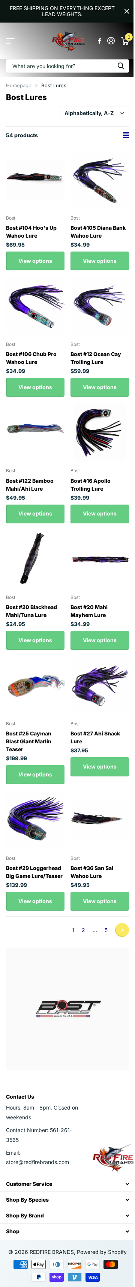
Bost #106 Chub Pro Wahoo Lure (31, 358)
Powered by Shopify (102, 1252)
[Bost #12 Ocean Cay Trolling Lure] (99, 305)
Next (122, 930)
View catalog (10, 41)
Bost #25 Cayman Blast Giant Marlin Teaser (28, 741)
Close (126, 11)
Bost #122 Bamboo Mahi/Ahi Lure (30, 485)
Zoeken (120, 66)
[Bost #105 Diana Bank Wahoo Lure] (99, 179)
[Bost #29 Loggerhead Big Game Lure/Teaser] (35, 819)
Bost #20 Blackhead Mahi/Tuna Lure (31, 611)
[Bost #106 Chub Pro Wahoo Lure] (35, 305)
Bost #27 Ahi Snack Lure (95, 737)
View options (35, 261)
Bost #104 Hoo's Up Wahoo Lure (31, 231)
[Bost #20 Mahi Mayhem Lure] (99, 558)
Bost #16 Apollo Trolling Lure (90, 485)
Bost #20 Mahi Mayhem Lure (89, 611)
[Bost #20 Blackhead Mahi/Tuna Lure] (35, 558)
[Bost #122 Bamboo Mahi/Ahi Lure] (35, 432)
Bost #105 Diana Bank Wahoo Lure (98, 231)
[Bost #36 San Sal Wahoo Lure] (99, 819)
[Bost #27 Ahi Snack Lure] (99, 685)
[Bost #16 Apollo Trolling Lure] (99, 432)
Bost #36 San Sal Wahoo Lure (91, 872)
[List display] (126, 135)
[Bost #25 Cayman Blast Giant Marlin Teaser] (35, 685)
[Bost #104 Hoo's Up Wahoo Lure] (35, 179)
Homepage (19, 85)
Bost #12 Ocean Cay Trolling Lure (95, 358)
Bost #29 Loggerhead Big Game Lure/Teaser (34, 872)
